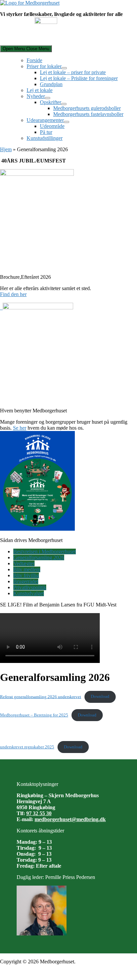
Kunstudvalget (28, 593)
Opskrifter (50, 102)
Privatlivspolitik (29, 587)
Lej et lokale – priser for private (73, 72)
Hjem (6, 149)
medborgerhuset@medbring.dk (70, 819)
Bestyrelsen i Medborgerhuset (44, 551)
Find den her (13, 294)
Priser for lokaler (44, 66)
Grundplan (51, 84)
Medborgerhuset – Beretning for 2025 (34, 715)
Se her (19, 428)
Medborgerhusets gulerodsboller (87, 108)
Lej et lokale (40, 90)
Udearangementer (45, 120)
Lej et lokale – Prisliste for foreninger (79, 78)
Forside (34, 60)
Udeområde (52, 126)
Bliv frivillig (26, 575)
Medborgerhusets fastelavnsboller (88, 114)
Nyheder (36, 96)
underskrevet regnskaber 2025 (27, 747)
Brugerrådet (25, 581)
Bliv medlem (26, 569)
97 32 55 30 (39, 813)
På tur (46, 132)
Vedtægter (24, 563)
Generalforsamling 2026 (38, 557)
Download (100, 696)
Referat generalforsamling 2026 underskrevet (40, 696)
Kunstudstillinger (45, 138)
